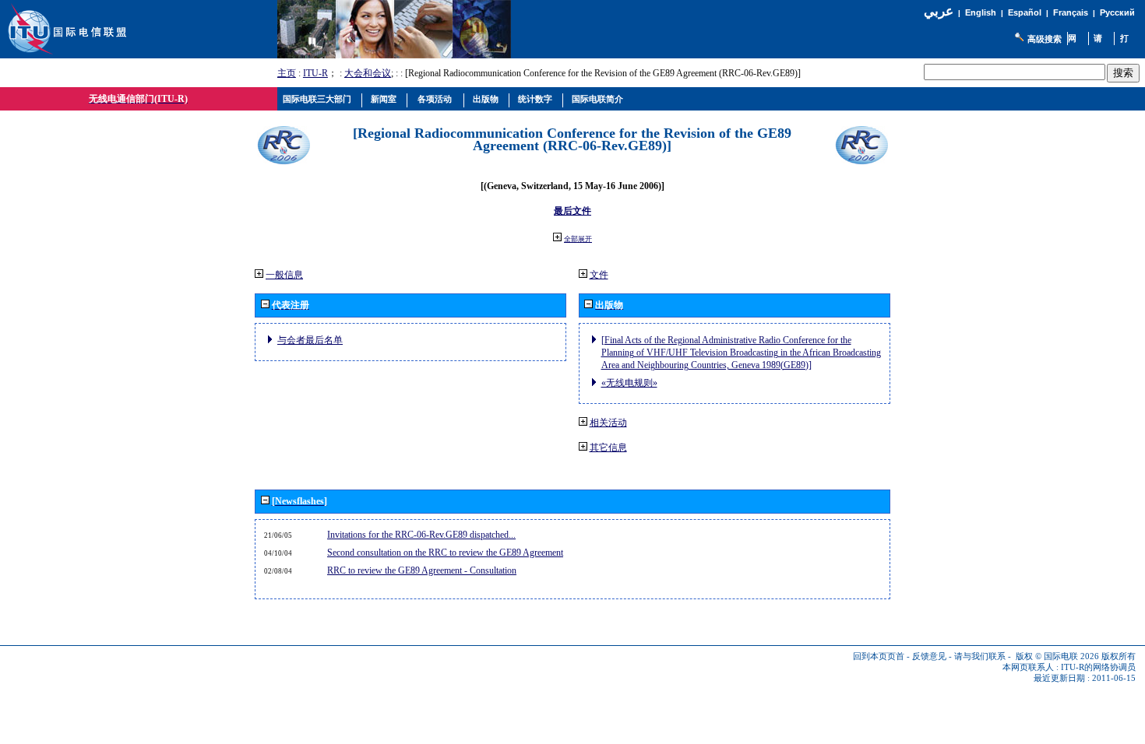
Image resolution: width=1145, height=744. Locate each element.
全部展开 (578, 239)
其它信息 (608, 447)
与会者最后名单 (310, 340)
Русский (1117, 12)
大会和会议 (367, 73)
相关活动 (608, 422)
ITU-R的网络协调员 (1098, 667)
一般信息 (284, 274)
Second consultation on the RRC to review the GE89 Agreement (445, 552)
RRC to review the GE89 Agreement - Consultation (421, 570)
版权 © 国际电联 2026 (1057, 656)
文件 (599, 274)
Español (1024, 12)
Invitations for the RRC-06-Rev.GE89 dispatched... (421, 534)
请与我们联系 (980, 656)
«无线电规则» (629, 382)
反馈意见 (929, 656)
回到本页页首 (878, 656)
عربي (938, 11)
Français (1070, 12)
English (980, 12)
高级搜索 (1044, 39)
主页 (286, 73)
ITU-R (315, 73)
